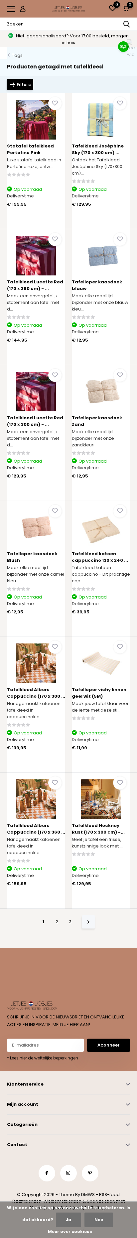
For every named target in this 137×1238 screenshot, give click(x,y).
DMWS (88, 1194)
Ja (68, 1219)
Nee (98, 1219)
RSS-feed (109, 1194)
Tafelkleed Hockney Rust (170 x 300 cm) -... (98, 828)
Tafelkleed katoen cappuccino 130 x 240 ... (100, 557)
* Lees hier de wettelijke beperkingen (42, 1058)
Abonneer (108, 1045)
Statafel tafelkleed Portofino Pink (30, 149)
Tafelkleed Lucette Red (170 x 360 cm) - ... (35, 285)
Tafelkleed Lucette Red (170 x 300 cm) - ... (35, 421)
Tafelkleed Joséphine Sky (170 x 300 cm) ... (98, 149)
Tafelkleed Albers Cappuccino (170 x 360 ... (36, 828)
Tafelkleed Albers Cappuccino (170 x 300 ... (36, 692)
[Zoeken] (126, 24)
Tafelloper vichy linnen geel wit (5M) (99, 692)
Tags (17, 55)
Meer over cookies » (70, 1231)
